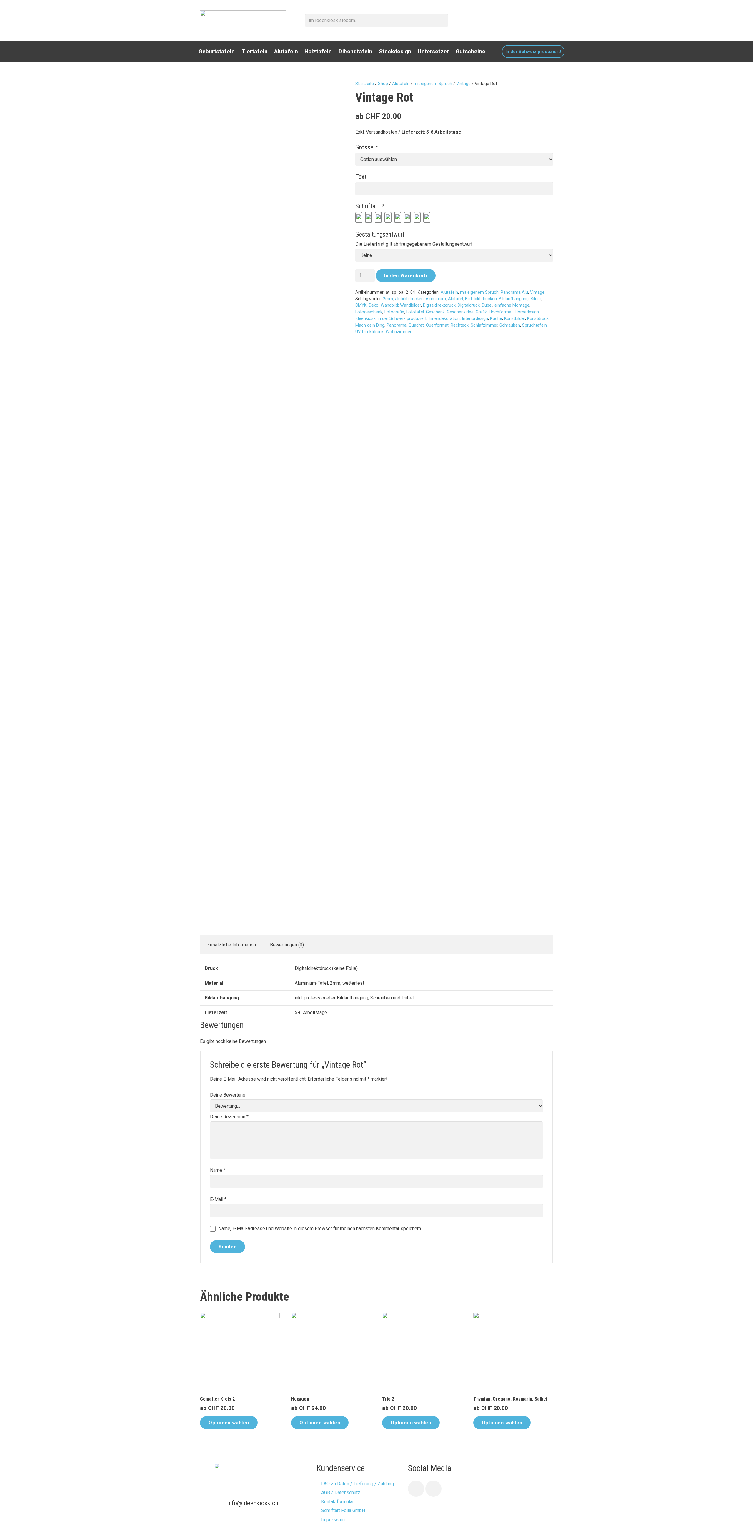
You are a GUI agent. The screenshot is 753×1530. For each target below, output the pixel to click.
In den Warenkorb (405, 275)
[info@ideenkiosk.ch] (220, 1503)
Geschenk (435, 312)
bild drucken (485, 298)
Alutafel (455, 298)
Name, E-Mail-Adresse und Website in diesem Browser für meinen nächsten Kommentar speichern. (320, 1228)
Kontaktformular (337, 1501)
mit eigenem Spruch (433, 83)
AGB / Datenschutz (340, 1492)
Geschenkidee (460, 312)
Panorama (397, 325)
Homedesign (527, 312)
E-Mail (218, 1199)
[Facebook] (416, 1489)
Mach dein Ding (369, 325)
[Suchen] (442, 20)
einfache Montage (511, 305)
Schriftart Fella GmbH (343, 1510)
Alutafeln (400, 83)
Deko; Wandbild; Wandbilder (395, 305)
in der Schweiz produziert (402, 318)
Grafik (481, 312)
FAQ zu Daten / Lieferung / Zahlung (357, 1483)
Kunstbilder (514, 318)
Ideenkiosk (365, 318)
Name (217, 1170)
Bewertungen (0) (287, 945)
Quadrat (416, 325)
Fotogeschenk (368, 312)
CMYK (361, 305)
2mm (388, 298)
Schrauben (509, 325)
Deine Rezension (229, 1116)
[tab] (231, 944)
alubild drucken (409, 298)
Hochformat (501, 312)
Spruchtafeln (534, 325)
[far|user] (536, 20)
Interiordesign (475, 318)
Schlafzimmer (484, 325)
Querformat (437, 325)
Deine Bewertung (227, 1095)
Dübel (487, 305)
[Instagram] (433, 1489)
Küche (496, 318)
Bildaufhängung (514, 298)
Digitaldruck (469, 305)
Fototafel (415, 312)
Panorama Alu (514, 292)
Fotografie (394, 312)
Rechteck (460, 325)
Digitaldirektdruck (439, 305)
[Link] (243, 20)
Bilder (536, 298)
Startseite (364, 83)
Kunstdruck (538, 318)
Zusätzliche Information (231, 945)
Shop (383, 83)
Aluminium (436, 298)
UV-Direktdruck (369, 331)
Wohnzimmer (399, 331)
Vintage (463, 83)
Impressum (333, 1519)
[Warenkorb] (549, 20)
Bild (468, 298)
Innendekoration (444, 318)
